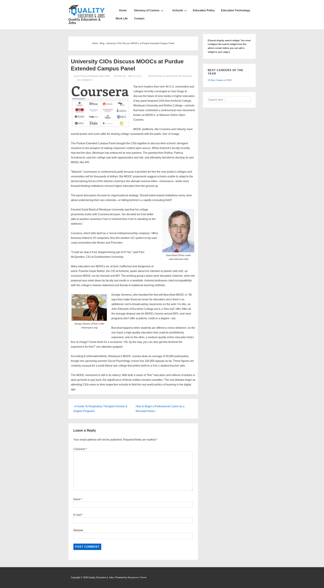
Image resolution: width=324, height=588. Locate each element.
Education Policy (204, 10)
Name (77, 499)
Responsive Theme (137, 577)
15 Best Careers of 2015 (220, 80)
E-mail (77, 514)
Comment (80, 449)
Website (78, 530)
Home (122, 10)
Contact (139, 18)
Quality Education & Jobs (84, 21)
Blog (162, 76)
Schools (177, 10)
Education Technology (235, 10)
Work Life (122, 18)
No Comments (84, 80)
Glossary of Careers (146, 10)
